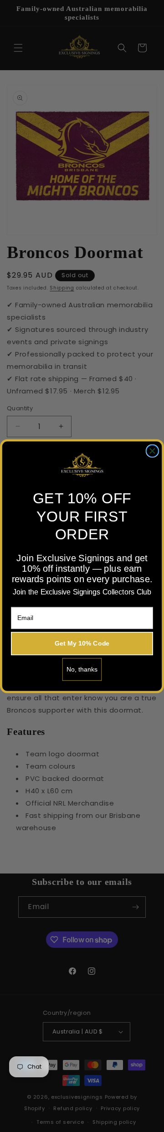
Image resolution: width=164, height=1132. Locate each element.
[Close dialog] (153, 451)
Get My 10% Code (82, 643)
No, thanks (82, 669)
